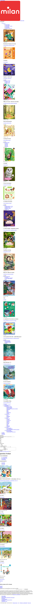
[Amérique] (10, 448)
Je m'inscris (26, 589)
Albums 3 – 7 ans (7, 81)
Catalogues (3, 433)
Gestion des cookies (4, 601)
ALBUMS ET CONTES (6, 80)
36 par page (3, 464)
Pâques (8, 411)
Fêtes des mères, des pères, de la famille (12, 408)
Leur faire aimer (7, 414)
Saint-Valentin (9, 412)
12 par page (3, 462)
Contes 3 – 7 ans (7, 82)
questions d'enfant (6, 451)
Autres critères (2, 443)
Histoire (8, 415)
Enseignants (3, 434)
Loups (8, 424)
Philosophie (8, 416)
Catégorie (1, 446)
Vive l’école (6, 427)
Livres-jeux (6, 277)
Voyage (8, 417)
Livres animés (7, 26)
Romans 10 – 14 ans (8, 208)
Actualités (3, 432)
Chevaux (8, 419)
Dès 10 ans (6, 146)
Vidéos (2, 445)
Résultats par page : (3, 461)
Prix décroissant (4, 459)
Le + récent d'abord (4, 457)
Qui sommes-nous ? (4, 599)
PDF (1, 444)
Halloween (8, 409)
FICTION (4, 205)
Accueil (1, 451)
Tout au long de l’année (8, 406)
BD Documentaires (7, 341)
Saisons (8, 413)
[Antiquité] (10, 449)
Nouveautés (5, 404)
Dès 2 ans (6, 144)
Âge (0, 438)
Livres (3, 451)
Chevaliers (8, 418)
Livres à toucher (7, 24)
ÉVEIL (4, 23)
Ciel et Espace (9, 420)
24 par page (3, 463)
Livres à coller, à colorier (8, 278)
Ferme (8, 422)
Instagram (1, 587)
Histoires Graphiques (8, 342)
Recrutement (3, 600)
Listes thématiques (5, 405)
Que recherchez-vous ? (3, 436)
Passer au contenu (2, 0)
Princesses (8, 426)
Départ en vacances (9, 407)
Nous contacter (4, 596)
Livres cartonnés (7, 27)
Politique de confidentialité (16, 594)
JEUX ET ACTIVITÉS (6, 276)
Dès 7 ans (6, 145)
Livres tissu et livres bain (8, 28)
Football (8, 423)
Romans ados (7, 209)
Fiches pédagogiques (10, 428)
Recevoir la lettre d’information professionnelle (8, 597)
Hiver (7, 410)
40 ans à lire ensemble (8, 430)
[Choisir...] (10, 447)
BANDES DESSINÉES (6, 340)
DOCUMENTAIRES (6, 142)
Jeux (5, 279)
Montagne (8, 425)
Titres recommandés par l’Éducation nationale (13, 429)
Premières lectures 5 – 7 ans (9, 206)
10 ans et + (6, 143)
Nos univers (3, 598)
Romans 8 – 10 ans (7, 207)
